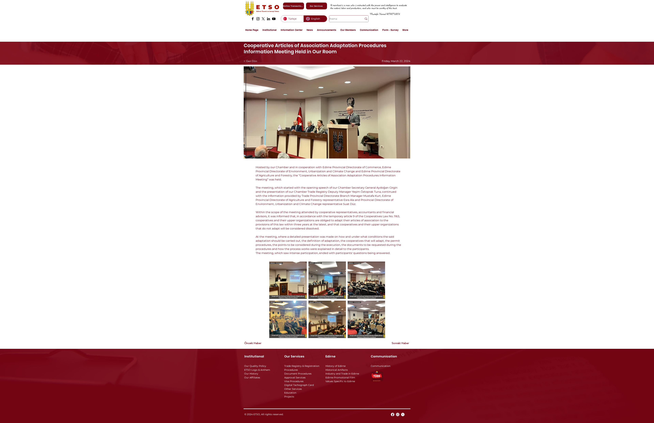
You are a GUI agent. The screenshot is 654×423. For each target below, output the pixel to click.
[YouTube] (274, 19)
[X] (263, 19)
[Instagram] (258, 19)
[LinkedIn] (268, 19)
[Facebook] (253, 19)
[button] (270, 30)
